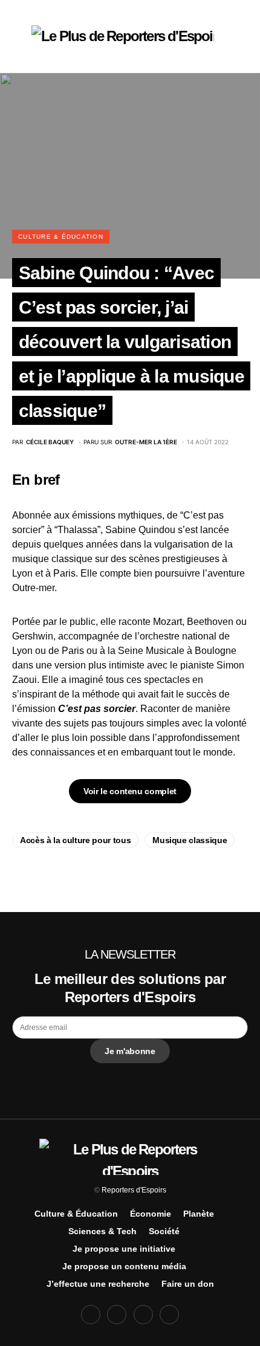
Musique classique (189, 840)
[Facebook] (90, 1314)
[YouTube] (143, 1314)
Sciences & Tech (102, 1231)
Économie (150, 1213)
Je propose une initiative (124, 1249)
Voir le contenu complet (130, 791)
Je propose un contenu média (124, 1266)
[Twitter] (116, 1314)
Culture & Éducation (60, 236)
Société (164, 1231)
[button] (15, 36)
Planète (198, 1213)
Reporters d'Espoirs (134, 1190)
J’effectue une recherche (98, 1284)
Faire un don (187, 1284)
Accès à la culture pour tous (75, 840)
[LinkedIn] (169, 1314)
